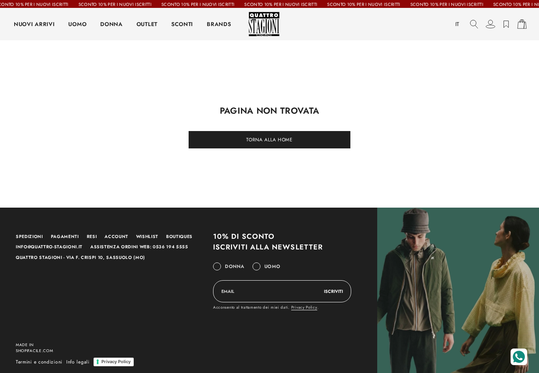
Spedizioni (29, 236)
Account (116, 236)
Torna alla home (269, 139)
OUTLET (147, 24)
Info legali (78, 362)
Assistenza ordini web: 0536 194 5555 (139, 247)
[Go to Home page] (269, 24)
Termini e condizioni (39, 362)
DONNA (111, 24)
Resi (92, 236)
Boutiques (179, 236)
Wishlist (147, 236)
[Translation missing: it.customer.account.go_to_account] (490, 24)
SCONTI (182, 24)
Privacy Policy (304, 307)
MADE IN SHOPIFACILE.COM (34, 348)
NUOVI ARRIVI (34, 24)
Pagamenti (65, 236)
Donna (235, 266)
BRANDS (219, 24)
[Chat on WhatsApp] (519, 357)
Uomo (272, 266)
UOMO (77, 24)
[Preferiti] (506, 24)
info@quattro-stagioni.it (49, 247)
